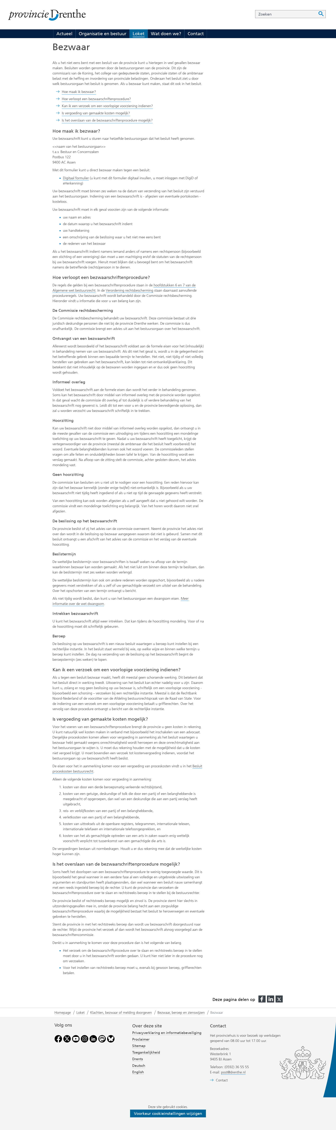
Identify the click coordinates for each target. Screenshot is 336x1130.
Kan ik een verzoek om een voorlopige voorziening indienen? (107, 106)
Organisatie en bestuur (102, 33)
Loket (138, 33)
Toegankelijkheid (146, 1052)
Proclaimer (141, 1039)
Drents (137, 1059)
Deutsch (138, 1066)
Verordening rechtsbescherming (129, 290)
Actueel (64, 33)
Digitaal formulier (76, 178)
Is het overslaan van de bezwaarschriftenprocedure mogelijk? (107, 120)
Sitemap (138, 1046)
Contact (196, 33)
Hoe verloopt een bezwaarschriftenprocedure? (96, 99)
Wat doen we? (166, 33)
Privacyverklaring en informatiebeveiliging (166, 1033)
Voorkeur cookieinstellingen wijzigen (168, 1113)
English (138, 1072)
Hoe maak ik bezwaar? (79, 92)
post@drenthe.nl (233, 1072)
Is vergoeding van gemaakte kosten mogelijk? (96, 113)
